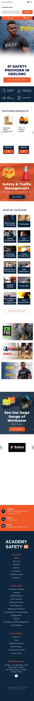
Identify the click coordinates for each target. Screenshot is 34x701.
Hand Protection (16, 596)
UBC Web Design (20, 689)
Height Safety (16, 615)
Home (16, 558)
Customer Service (16, 574)
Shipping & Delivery (16, 643)
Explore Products (17, 80)
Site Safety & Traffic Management (16, 622)
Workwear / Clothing (16, 589)
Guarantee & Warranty (16, 650)
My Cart (28, 18)
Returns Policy (16, 647)
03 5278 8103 (8, 2)
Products (16, 564)
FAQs (16, 640)
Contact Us (16, 578)
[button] (1, 133)
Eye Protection (16, 599)
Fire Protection (16, 625)
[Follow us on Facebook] (31, 2)
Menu (12, 18)
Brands (16, 568)
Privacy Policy (16, 653)
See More (16, 197)
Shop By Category (17, 311)
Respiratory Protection (16, 609)
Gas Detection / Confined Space (16, 612)
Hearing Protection (16, 602)
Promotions (16, 571)
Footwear (16, 592)
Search (27, 12)
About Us (16, 561)
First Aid (16, 619)
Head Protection (16, 605)
